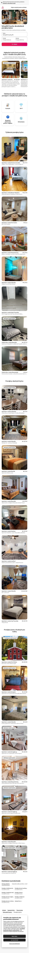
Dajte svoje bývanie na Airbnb (18, 7)
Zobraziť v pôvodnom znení (9, 3)
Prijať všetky (14, 936)
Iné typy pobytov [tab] (6, 884)
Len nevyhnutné (14, 940)
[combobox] (14, 35)
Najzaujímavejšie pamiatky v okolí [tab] (19, 884)
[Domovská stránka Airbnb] (3, 7)
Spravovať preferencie (14, 943)
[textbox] (8, 40)
